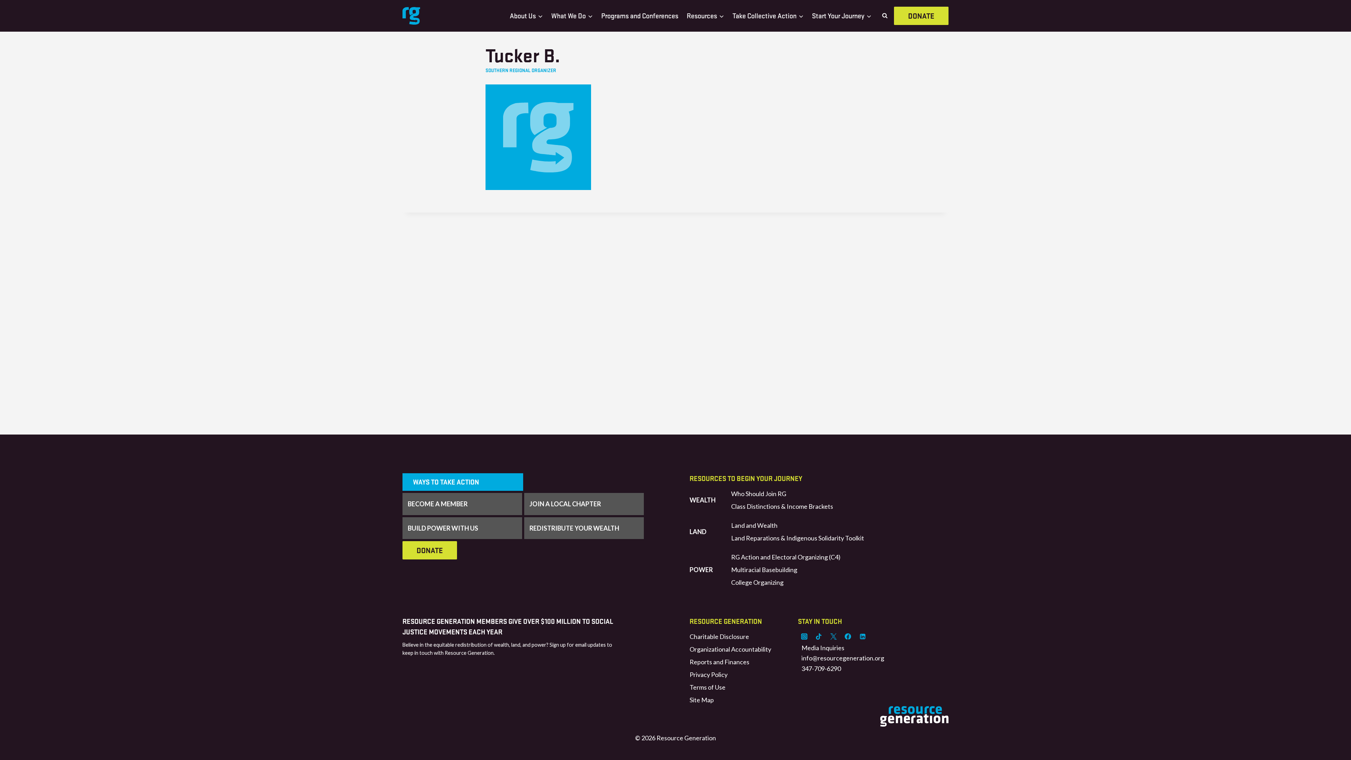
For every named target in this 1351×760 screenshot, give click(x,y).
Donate (921, 16)
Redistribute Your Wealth (574, 528)
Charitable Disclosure (719, 636)
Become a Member (438, 504)
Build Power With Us (443, 528)
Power (701, 570)
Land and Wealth (754, 525)
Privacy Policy (709, 674)
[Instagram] (804, 636)
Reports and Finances (719, 662)
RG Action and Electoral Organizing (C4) (786, 557)
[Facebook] (848, 636)
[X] (833, 636)
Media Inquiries (822, 648)
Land (698, 532)
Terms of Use (707, 687)
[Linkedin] (862, 636)
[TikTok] (818, 636)
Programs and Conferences (639, 15)
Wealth (703, 500)
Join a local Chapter (565, 504)
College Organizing (757, 582)
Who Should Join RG (758, 494)
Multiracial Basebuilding (764, 570)
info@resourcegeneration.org (842, 658)
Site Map (702, 700)
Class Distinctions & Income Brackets (782, 506)
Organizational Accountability (730, 649)
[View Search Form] (884, 15)
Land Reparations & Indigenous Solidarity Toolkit (797, 538)
